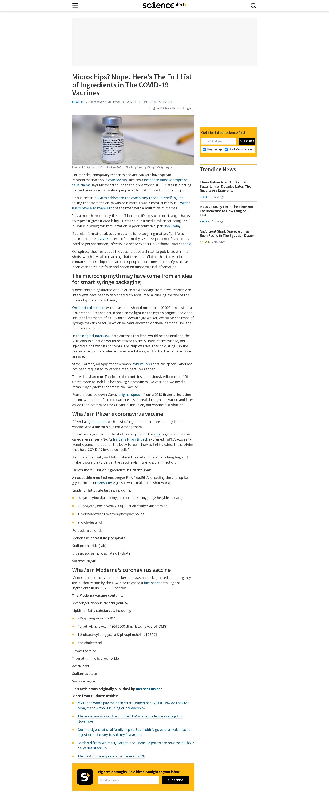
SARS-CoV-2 (106, 482)
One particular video (88, 307)
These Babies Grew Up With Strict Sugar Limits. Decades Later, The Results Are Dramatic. (226, 186)
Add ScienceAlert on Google (174, 108)
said (188, 244)
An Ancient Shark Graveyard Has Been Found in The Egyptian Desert (227, 233)
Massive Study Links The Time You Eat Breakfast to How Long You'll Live (226, 211)
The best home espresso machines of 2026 (111, 756)
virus (157, 434)
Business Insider (149, 688)
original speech (130, 394)
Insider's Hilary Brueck (130, 439)
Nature (205, 242)
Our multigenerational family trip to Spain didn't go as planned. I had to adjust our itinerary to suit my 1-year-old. (134, 732)
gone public (98, 421)
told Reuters (142, 364)
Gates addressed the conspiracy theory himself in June (140, 197)
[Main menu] (75, 5)
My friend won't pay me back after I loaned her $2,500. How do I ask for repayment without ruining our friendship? (133, 705)
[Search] (253, 5)
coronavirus (117, 180)
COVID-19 (105, 238)
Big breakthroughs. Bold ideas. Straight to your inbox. (139, 772)
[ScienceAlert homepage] (164, 5)
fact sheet (152, 582)
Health (77, 102)
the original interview (92, 335)
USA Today (171, 226)
